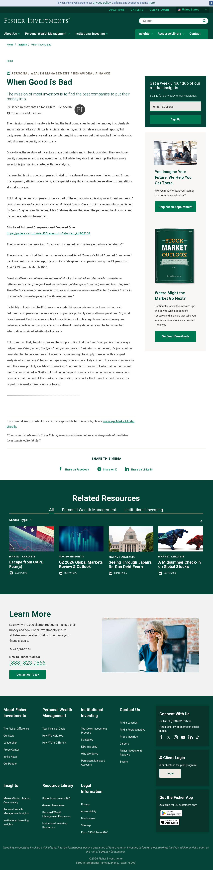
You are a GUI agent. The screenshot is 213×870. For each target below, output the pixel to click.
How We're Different (54, 742)
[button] (204, 20)
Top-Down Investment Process (94, 730)
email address (163, 106)
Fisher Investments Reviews (131, 752)
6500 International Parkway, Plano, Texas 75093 (106, 862)
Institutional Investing (90, 33)
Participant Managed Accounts (93, 762)
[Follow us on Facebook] (161, 737)
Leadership (10, 742)
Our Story (8, 735)
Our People (10, 763)
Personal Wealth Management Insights (16, 811)
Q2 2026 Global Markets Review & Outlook (81, 564)
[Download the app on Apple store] (169, 822)
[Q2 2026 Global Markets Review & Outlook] (81, 550)
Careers (137, 9)
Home (10, 44)
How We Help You (52, 735)
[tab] (51, 509)
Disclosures (88, 818)
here (152, 2)
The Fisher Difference (16, 728)
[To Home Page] (37, 21)
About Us (10, 33)
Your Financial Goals (53, 728)
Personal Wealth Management (45, 33)
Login (170, 773)
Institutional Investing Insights (16, 822)
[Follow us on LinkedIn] (190, 737)
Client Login (159, 9)
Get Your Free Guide (175, 336)
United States (190, 9)
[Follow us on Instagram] (175, 737)
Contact (195, 33)
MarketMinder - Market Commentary (16, 800)
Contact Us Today (27, 674)
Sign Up (175, 119)
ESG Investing (89, 746)
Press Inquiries (129, 736)
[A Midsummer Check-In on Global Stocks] (180, 550)
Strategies (87, 739)
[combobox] (174, 20)
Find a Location (128, 722)
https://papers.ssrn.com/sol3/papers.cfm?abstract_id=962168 (48, 233)
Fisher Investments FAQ (56, 798)
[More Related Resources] (200, 520)
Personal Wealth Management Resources (56, 814)
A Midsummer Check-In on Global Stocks (179, 564)
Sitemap (86, 825)
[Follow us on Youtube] (183, 737)
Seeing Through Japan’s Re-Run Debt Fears (130, 564)
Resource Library (169, 33)
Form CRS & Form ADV (94, 832)
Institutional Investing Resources (54, 825)
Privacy (85, 804)
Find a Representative (132, 729)
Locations (117, 9)
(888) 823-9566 (27, 663)
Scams (124, 761)
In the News (10, 756)
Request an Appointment (176, 207)
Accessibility (88, 811)
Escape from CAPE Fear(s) (26, 564)
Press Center (11, 749)
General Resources (53, 805)
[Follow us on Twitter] (168, 737)
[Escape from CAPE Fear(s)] (31, 550)
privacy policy (102, 2)
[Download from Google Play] (171, 814)
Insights (143, 33)
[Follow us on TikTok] (197, 737)
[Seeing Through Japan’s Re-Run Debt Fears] (131, 550)
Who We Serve (89, 753)
